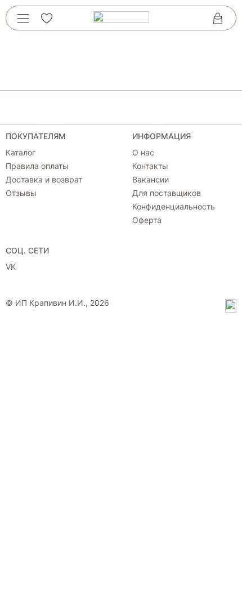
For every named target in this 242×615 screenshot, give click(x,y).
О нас (143, 153)
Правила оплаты (37, 166)
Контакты (150, 166)
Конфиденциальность (173, 207)
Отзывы (21, 193)
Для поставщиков (166, 193)
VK (11, 267)
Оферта (147, 220)
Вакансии (150, 180)
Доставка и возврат (44, 180)
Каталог (20, 153)
